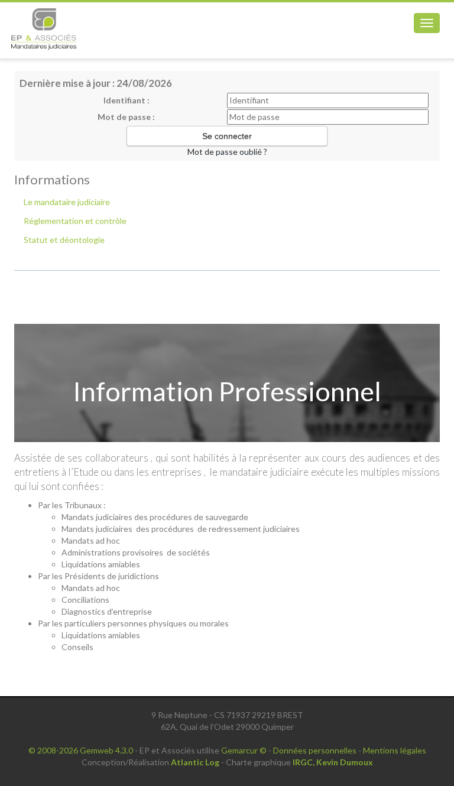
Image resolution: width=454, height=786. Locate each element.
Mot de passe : (126, 117)
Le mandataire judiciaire (67, 202)
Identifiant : (126, 100)
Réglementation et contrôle (75, 221)
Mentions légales (394, 750)
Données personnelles (314, 750)
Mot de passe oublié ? (227, 152)
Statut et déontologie (64, 240)
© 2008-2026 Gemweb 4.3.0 (80, 750)
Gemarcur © (244, 750)
